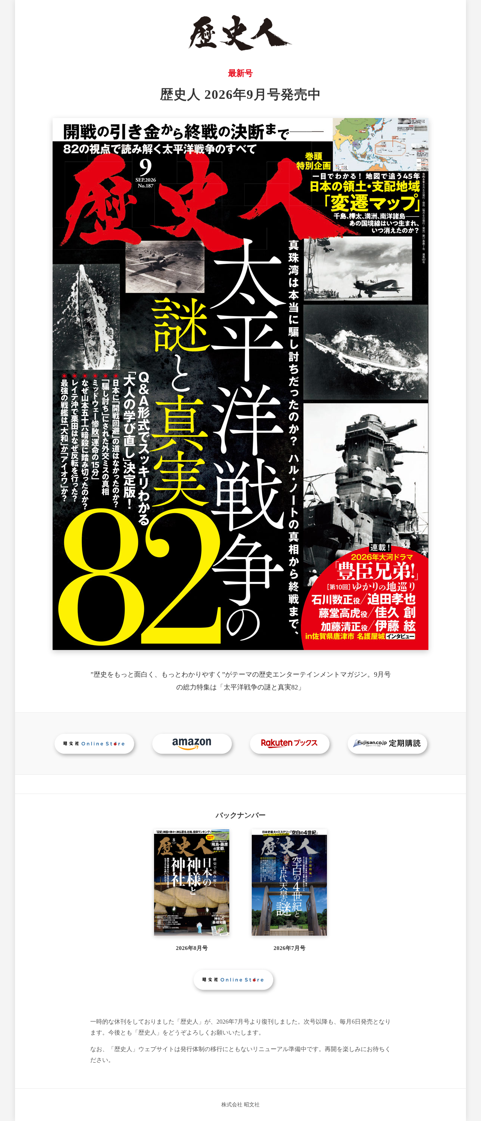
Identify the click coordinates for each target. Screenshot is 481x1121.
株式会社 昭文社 (240, 1104)
